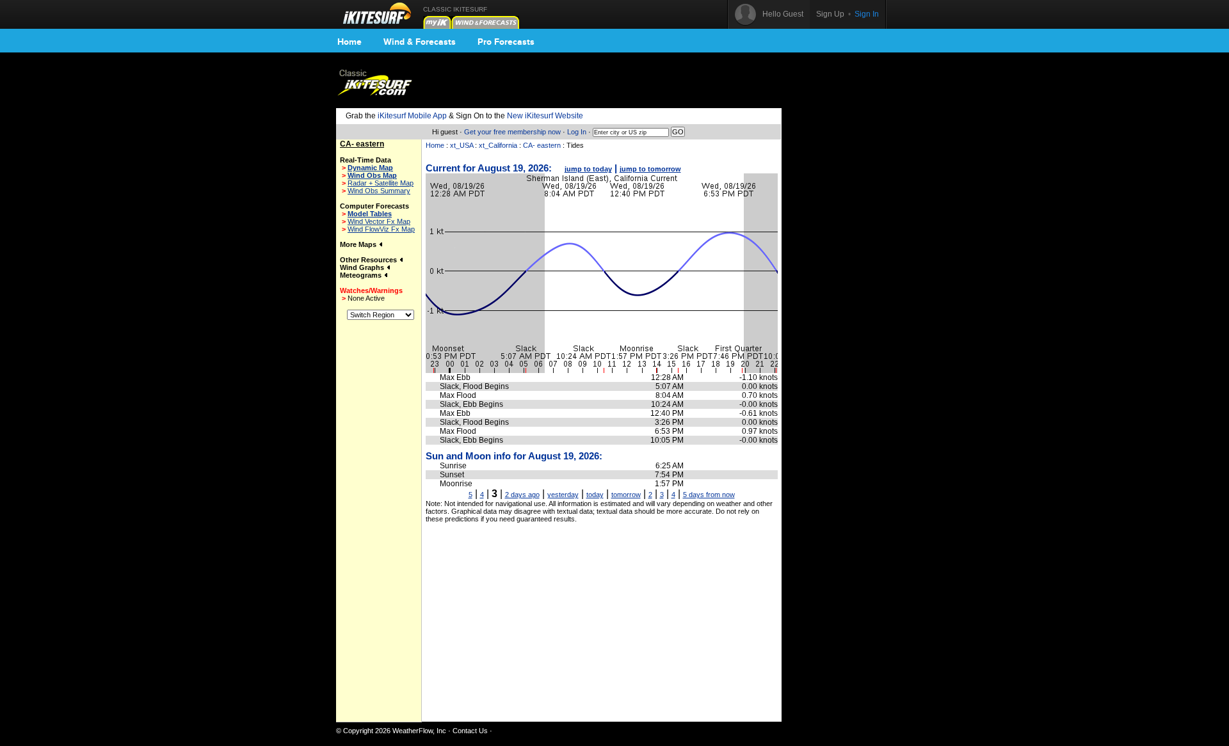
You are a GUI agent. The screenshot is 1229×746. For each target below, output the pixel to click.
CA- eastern (542, 145)
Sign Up (830, 14)
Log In (576, 132)
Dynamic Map (370, 167)
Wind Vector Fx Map (379, 221)
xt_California (498, 145)
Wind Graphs (363, 267)
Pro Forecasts (506, 41)
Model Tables (370, 214)
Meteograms (361, 275)
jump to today (588, 169)
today (595, 494)
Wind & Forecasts (419, 41)
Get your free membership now (512, 132)
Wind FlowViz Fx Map (381, 229)
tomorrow (626, 494)
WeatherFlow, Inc (419, 730)
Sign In (867, 14)
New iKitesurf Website (545, 115)
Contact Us (470, 730)
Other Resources (369, 260)
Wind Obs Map (372, 175)
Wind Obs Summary (379, 190)
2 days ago (522, 494)
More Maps (359, 244)
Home (349, 41)
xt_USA (461, 145)
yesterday (563, 494)
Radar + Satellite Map (381, 183)
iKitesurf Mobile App (412, 115)
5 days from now (709, 494)
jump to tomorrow (650, 169)
